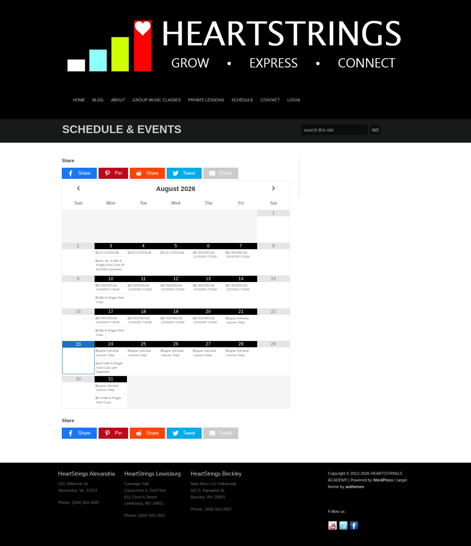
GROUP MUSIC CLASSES (156, 100)
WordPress (383, 480)
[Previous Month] (78, 188)
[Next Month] (273, 188)
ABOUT (118, 100)
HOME (79, 100)
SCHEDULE (242, 100)
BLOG (98, 100)
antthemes (355, 486)
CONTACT (270, 100)
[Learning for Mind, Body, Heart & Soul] (235, 82)
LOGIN (293, 100)
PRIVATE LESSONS (206, 100)
